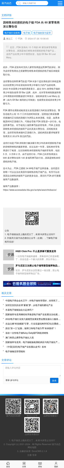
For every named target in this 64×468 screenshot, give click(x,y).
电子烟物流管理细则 (15, 351)
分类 (24, 466)
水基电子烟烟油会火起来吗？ (19, 309)
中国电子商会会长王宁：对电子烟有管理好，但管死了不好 (33, 300)
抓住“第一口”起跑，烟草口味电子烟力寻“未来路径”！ (30, 328)
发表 (54, 380)
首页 (8, 466)
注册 (29, 454)
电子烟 (26, 32)
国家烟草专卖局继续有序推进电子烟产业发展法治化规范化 (33, 314)
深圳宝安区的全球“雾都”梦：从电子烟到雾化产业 (29, 305)
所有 (40, 466)
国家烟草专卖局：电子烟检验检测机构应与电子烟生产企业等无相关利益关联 (33, 342)
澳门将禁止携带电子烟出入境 (19, 337)
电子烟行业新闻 (12, 32)
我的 (56, 466)
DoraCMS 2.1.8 (39, 451)
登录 (8, 380)
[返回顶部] (61, 418)
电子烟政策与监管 (42, 32)
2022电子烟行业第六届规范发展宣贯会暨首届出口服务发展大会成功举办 (33, 318)
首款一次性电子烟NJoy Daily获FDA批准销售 (26, 332)
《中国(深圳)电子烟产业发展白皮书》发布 (25, 346)
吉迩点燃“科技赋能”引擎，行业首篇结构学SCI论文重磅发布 (33, 323)
